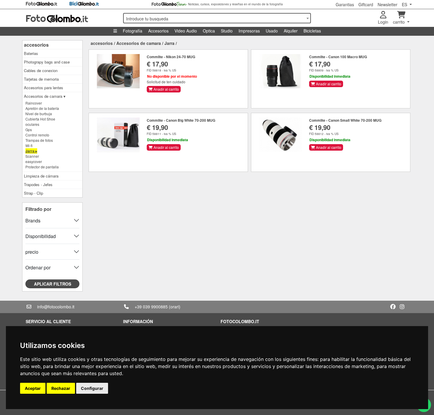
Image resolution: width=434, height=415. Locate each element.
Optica (209, 31)
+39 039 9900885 (151, 307)
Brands (32, 220)
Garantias (345, 4)
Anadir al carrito (166, 89)
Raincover (33, 102)
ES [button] (405, 4)
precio (31, 251)
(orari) (174, 307)
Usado (272, 31)
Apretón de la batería (42, 108)
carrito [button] (399, 22)
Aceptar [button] (33, 388)
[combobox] (217, 18)
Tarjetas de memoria (41, 79)
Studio (227, 31)
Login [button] (383, 22)
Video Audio (185, 31)
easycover (33, 161)
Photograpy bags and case (47, 62)
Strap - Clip (33, 193)
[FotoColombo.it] (71, 18)
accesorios (36, 44)
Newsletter (387, 4)
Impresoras (249, 31)
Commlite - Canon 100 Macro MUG (338, 56)
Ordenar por (37, 267)
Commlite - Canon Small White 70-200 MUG (345, 120)
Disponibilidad (40, 236)
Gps (28, 129)
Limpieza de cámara (41, 176)
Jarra (169, 43)
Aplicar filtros (52, 284)
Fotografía (132, 31)
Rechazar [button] (60, 388)
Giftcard (365, 4)
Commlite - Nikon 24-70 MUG (171, 56)
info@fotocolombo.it (55, 307)
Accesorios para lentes (43, 87)
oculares (32, 124)
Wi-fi (28, 145)
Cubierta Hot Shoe (40, 118)
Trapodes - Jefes (38, 184)
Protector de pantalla (42, 166)
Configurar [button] (92, 388)
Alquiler (291, 31)
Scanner (32, 156)
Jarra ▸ (31, 151)
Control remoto (37, 134)
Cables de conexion (41, 70)
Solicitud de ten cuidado (166, 81)
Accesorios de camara (138, 43)
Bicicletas (312, 31)
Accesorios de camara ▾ (45, 96)
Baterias (31, 53)
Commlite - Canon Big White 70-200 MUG (181, 120)
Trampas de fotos (39, 140)
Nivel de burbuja (38, 113)
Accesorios (158, 31)
